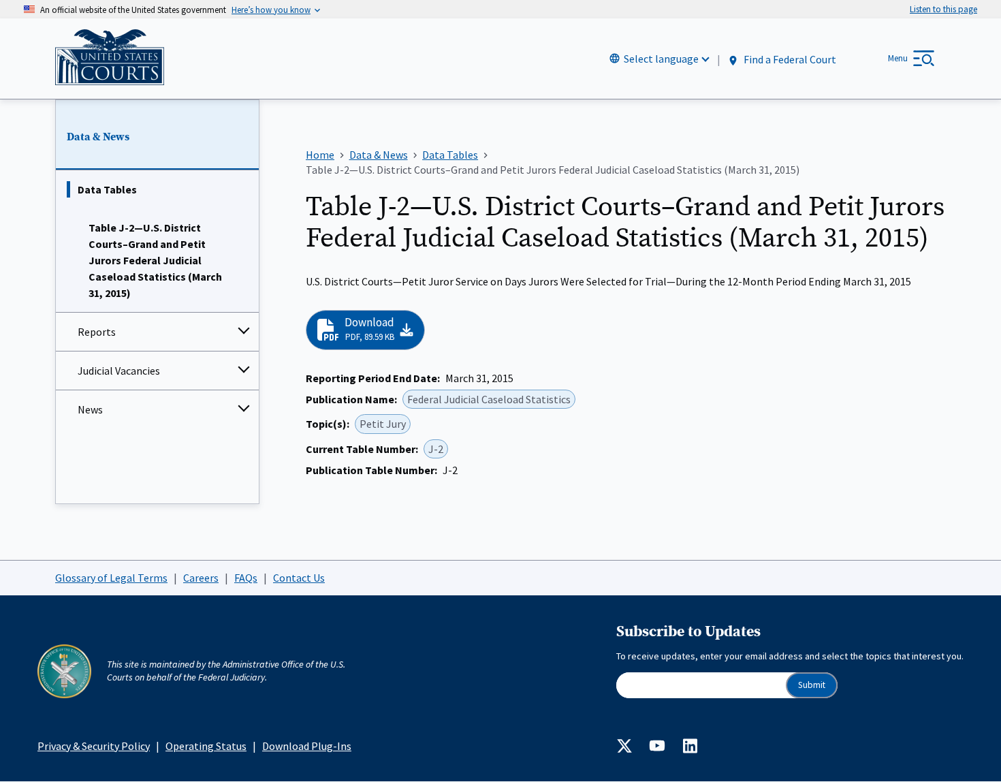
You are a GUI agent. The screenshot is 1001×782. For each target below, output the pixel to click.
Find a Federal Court (789, 59)
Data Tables (107, 189)
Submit (811, 685)
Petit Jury (383, 424)
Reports (97, 332)
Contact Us (299, 577)
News (90, 409)
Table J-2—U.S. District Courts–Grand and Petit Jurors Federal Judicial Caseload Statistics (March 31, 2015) (155, 260)
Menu (898, 58)
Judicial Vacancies (119, 370)
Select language (661, 58)
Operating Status (206, 746)
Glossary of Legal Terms (111, 577)
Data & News (98, 136)
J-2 (435, 449)
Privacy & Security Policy (93, 746)
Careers (201, 577)
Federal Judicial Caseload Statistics (489, 399)
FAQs (245, 577)
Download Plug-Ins (306, 746)
